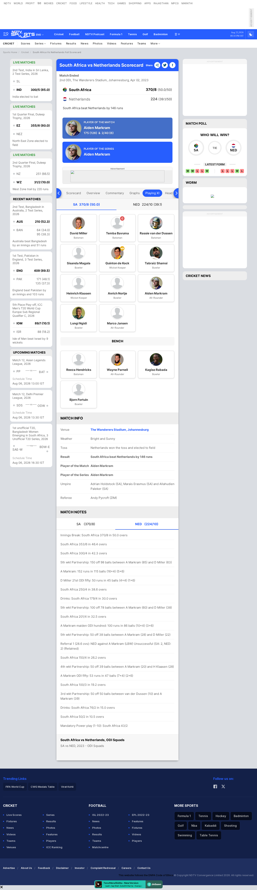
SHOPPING (135, 3)
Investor (80, 867)
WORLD (18, 3)
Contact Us (143, 867)
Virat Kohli (67, 786)
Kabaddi (210, 825)
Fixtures (56, 43)
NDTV (7, 3)
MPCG (175, 3)
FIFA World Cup (15, 786)
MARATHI (187, 3)
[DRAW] (214, 148)
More (155, 43)
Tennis (132, 34)
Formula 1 (116, 34)
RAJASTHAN (161, 3)
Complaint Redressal (103, 867)
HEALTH (100, 3)
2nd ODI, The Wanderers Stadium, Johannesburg (94, 80)
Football (74, 34)
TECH (111, 3)
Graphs (135, 193)
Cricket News (198, 276)
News (85, 43)
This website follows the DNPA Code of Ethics (146, 875)
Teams (141, 43)
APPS (147, 3)
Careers (126, 867)
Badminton (161, 34)
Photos (97, 43)
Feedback (44, 867)
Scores (25, 43)
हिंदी (39, 3)
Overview (93, 193)
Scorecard (73, 193)
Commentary (115, 193)
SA (86, 204)
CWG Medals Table (43, 786)
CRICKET (61, 3)
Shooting (230, 825)
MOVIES (48, 3)
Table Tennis (209, 835)
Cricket (58, 34)
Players (51, 840)
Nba (194, 825)
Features (127, 43)
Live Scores (14, 814)
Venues (11, 847)
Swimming (185, 835)
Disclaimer (62, 867)
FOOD (73, 3)
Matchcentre (100, 847)
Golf (145, 34)
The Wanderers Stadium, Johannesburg (120, 430)
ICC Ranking (54, 847)
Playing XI (152, 193)
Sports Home (10, 52)
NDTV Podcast (94, 34)
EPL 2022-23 (140, 814)
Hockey (221, 816)
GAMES (121, 3)
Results (71, 43)
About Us (26, 867)
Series (39, 43)
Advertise (9, 867)
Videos (111, 43)
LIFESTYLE (86, 3)
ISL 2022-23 (100, 814)
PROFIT (30, 3)
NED (147, 204)
